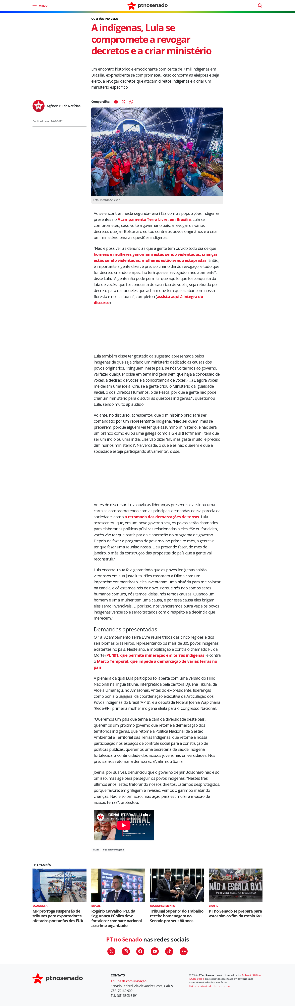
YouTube (155, 951)
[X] (123, 101)
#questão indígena (113, 849)
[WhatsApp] (131, 101)
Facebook (140, 951)
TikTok (169, 951)
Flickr (184, 951)
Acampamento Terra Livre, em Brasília (154, 219)
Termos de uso (222, 986)
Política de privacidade (200, 986)
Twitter (111, 951)
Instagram (126, 951)
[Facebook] (116, 101)
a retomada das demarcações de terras (161, 516)
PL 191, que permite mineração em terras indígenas (155, 655)
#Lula (96, 849)
